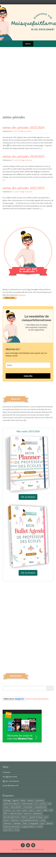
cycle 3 (38, 810)
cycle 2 (31, 810)
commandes (27, 807)
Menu (28, 44)
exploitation (37, 813)
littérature (14, 820)
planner (49, 823)
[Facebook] (23, 845)
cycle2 (24, 810)
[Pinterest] (28, 845)
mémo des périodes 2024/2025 (23, 156)
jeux (46, 817)
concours (7, 810)
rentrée (39, 826)
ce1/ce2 (43, 803)
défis (45, 810)
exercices (27, 813)
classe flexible (16, 807)
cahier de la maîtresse (12, 803)
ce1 (36, 803)
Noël (25, 823)
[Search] (49, 688)
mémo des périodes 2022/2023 (23, 188)
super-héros (8, 830)
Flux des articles (10, 777)
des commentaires (11, 781)
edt (51, 810)
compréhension (40, 807)
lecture (6, 820)
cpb (18, 810)
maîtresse (7, 823)
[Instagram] (33, 845)
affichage (7, 800)
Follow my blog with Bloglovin (37, 698)
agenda (15, 800)
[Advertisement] (28, 85)
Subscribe (28, 376)
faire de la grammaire (12, 817)
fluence (24, 817)
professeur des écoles (12, 826)
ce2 (49, 803)
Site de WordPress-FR (10, 785)
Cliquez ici (22, 295)
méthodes (17, 823)
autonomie (40, 800)
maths (43, 820)
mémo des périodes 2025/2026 (23, 127)
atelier (23, 800)
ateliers (30, 800)
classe (6, 807)
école (17, 830)
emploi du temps (16, 813)
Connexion (6, 772)
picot (42, 823)
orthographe (33, 823)
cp (13, 810)
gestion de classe (36, 817)
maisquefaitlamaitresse (29, 820)
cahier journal (27, 803)
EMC (5, 813)
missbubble (27, 131)
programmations (28, 826)
